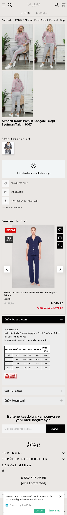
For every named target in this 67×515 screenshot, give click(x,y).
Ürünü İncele (60, 245)
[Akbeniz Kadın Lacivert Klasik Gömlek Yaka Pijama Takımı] (33, 256)
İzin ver (39, 510)
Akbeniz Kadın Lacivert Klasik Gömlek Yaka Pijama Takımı (30, 294)
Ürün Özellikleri (16, 319)
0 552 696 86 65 (33, 478)
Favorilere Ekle (60, 230)
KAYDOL (54, 428)
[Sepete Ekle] (60, 237)
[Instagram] (3, 470)
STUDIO (25, 13)
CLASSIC (41, 13)
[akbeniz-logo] (33, 445)
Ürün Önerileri (14, 400)
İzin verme (54, 510)
